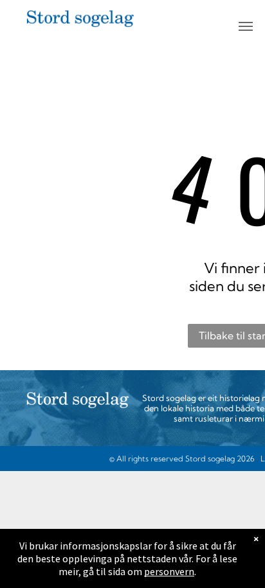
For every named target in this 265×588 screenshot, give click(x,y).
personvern (169, 571)
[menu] (246, 26)
